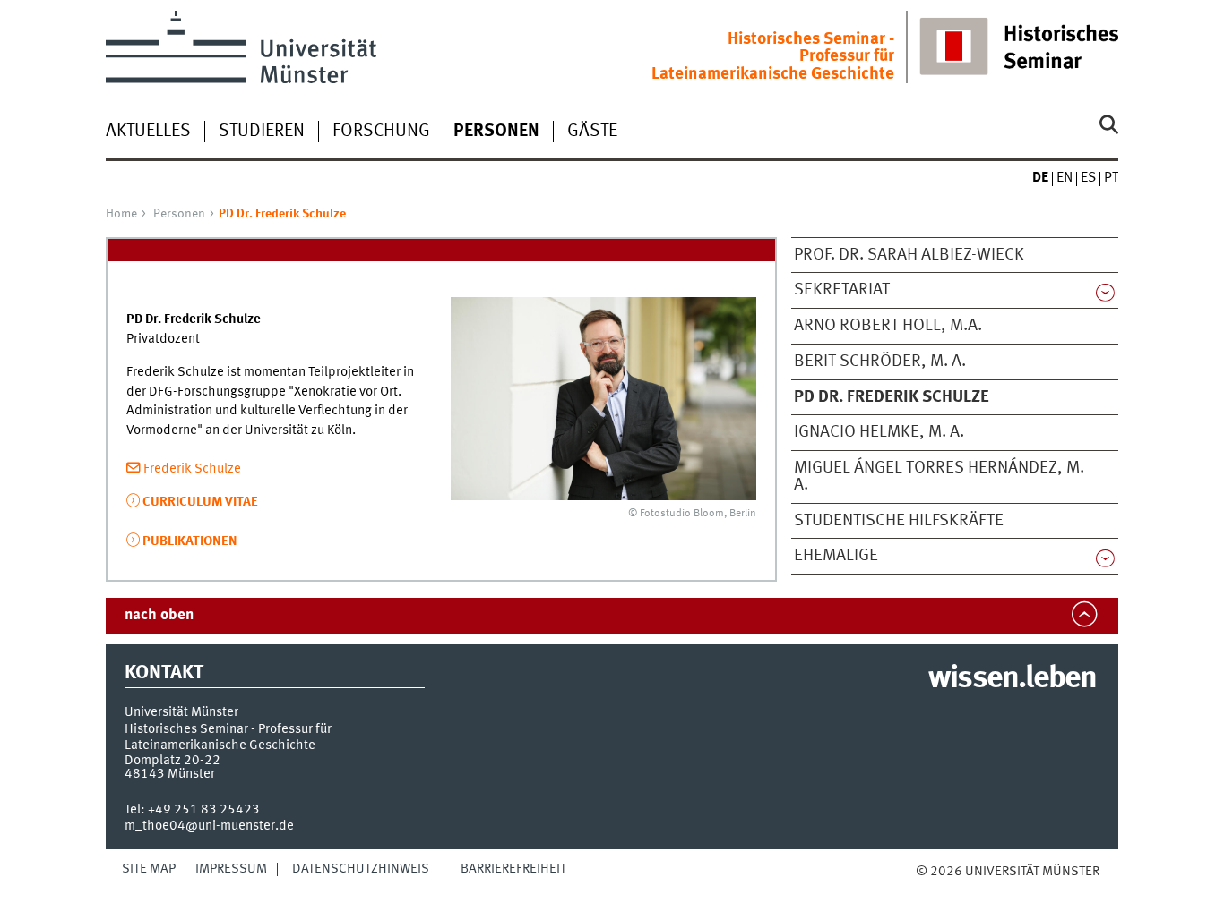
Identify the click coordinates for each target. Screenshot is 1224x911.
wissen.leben (1012, 679)
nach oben (159, 615)
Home (121, 214)
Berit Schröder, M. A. (880, 361)
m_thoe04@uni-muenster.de (209, 826)
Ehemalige (836, 556)
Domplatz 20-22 (172, 760)
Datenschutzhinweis (360, 869)
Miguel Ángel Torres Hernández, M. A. (939, 476)
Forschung (381, 131)
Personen (179, 214)
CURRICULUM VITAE (200, 502)
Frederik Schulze (192, 469)
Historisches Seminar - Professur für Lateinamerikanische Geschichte (772, 57)
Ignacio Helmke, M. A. (879, 432)
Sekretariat (842, 290)
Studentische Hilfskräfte (899, 521)
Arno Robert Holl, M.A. (888, 326)
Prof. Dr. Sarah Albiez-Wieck (909, 255)
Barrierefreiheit (513, 869)
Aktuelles (148, 131)
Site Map (149, 869)
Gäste (592, 131)
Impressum (231, 869)
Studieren (262, 131)
